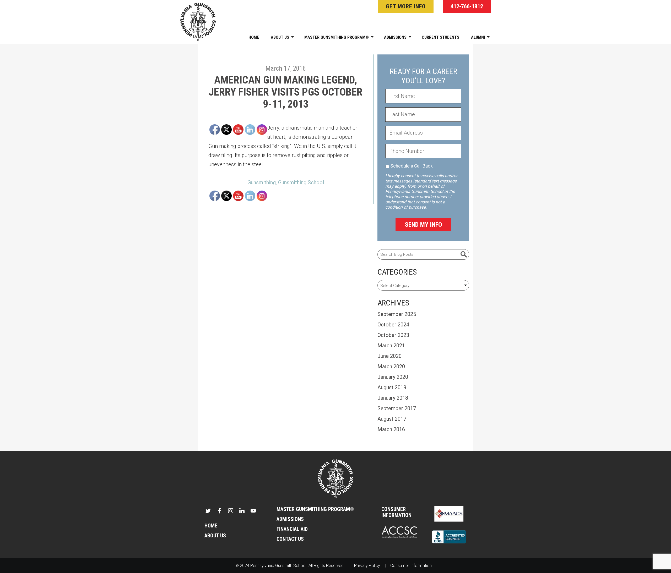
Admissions (395, 37)
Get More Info (406, 6)
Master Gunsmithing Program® (336, 37)
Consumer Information (396, 512)
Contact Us (290, 539)
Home (253, 37)
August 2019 (391, 387)
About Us (280, 37)
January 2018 (392, 398)
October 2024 (393, 324)
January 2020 (392, 377)
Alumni (478, 37)
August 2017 (391, 419)
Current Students (440, 37)
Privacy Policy (367, 565)
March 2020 (391, 366)
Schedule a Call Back (411, 166)
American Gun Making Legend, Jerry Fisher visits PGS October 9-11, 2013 (285, 92)
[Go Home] (335, 478)
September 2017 (396, 408)
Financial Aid (292, 529)
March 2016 (391, 429)
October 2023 (393, 335)
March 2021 (391, 345)
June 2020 (389, 356)
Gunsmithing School (301, 182)
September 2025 (396, 314)
